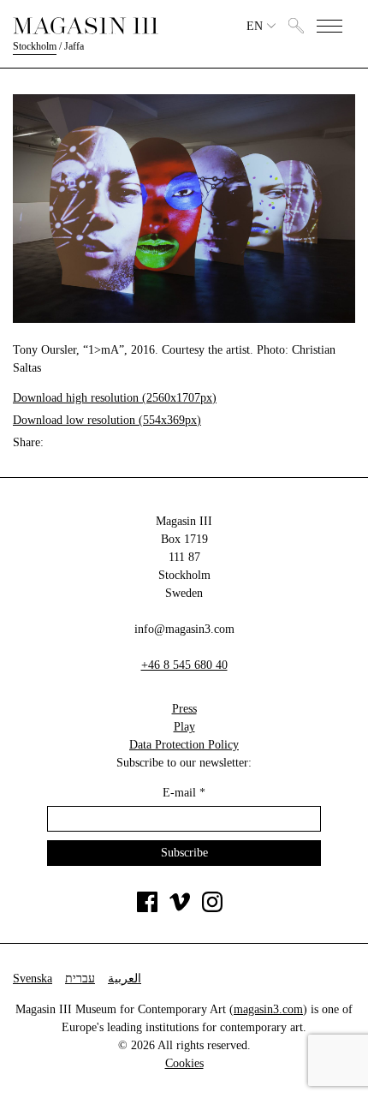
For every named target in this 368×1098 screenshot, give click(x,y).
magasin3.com (268, 1009)
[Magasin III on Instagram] (212, 908)
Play (184, 726)
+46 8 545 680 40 (184, 665)
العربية (124, 978)
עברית (80, 978)
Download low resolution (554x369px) (107, 420)
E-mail (184, 792)
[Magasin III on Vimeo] (179, 908)
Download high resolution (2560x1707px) (115, 397)
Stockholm (34, 46)
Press (184, 708)
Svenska (32, 978)
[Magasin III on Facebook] (147, 908)
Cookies (184, 1063)
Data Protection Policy (184, 744)
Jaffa (74, 46)
